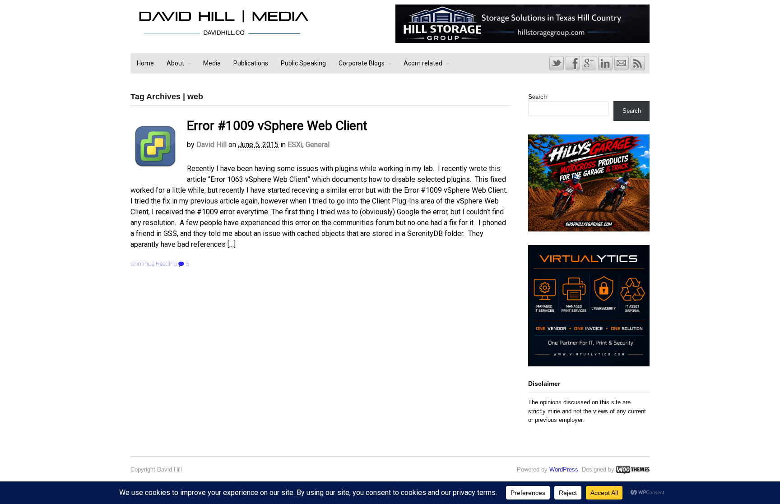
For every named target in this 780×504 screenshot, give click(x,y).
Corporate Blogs (362, 63)
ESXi (295, 144)
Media (212, 63)
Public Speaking (303, 63)
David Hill (211, 144)
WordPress (563, 469)
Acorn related (423, 63)
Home (145, 63)
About (175, 63)
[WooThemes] (633, 469)
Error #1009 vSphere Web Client (277, 125)
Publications (250, 63)
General (318, 144)
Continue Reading (153, 263)
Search (537, 96)
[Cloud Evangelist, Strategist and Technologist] (223, 35)
